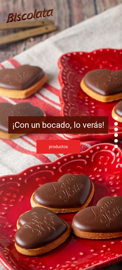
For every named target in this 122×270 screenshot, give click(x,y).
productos (58, 146)
